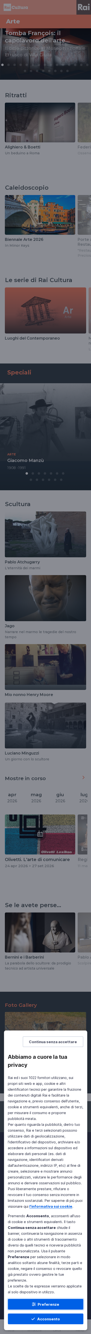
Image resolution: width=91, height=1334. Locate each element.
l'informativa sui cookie (50, 1206)
